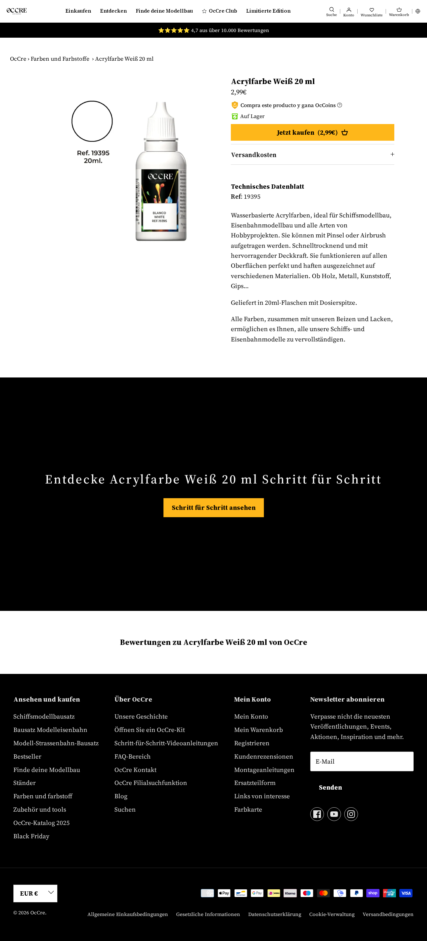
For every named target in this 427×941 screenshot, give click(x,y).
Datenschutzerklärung (274, 914)
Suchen (125, 809)
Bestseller (27, 756)
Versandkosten (254, 154)
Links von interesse (262, 796)
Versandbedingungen (388, 914)
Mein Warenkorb (258, 729)
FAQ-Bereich (132, 756)
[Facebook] (317, 814)
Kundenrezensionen (263, 756)
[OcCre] (17, 11)
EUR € (29, 893)
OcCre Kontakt (135, 769)
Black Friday (31, 836)
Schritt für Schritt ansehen (214, 507)
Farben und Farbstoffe (60, 59)
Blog (120, 796)
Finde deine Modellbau (164, 10)
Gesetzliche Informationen (208, 914)
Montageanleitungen (264, 769)
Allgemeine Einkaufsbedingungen (127, 914)
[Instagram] (351, 814)
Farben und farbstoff (42, 796)
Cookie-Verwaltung (332, 914)
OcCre (18, 59)
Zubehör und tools (39, 809)
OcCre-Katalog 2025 (41, 822)
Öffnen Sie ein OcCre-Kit (149, 729)
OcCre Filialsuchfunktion (150, 782)
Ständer (24, 782)
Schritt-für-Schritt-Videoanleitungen (166, 743)
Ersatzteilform (255, 782)
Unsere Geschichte (141, 716)
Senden (330, 787)
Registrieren (252, 743)
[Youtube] (334, 814)
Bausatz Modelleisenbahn (50, 729)
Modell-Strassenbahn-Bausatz (56, 743)
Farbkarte (248, 809)
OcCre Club (223, 10)
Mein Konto (251, 716)
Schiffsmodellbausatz (44, 716)
